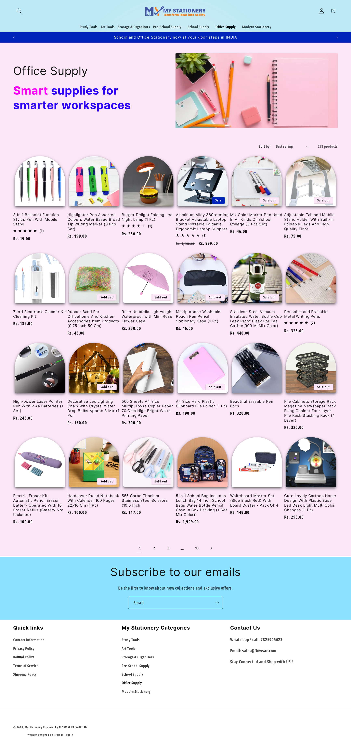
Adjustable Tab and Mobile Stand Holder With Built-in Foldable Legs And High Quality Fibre (309, 221)
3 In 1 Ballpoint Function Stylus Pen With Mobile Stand (36, 219)
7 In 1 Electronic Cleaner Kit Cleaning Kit (39, 314)
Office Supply (132, 682)
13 (197, 548)
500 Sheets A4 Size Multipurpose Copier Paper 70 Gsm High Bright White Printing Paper (147, 408)
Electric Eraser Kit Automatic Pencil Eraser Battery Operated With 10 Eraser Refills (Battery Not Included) (38, 505)
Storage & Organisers (138, 657)
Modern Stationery (136, 691)
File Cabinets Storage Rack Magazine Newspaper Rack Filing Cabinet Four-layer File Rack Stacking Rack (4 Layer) (310, 410)
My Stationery (33, 727)
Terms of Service (25, 665)
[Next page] (211, 548)
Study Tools (131, 639)
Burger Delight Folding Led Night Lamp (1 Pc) (147, 217)
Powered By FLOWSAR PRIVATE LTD (65, 727)
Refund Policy (23, 657)
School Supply (132, 674)
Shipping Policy (25, 674)
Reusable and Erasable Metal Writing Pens (306, 314)
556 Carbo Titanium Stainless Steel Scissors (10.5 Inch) (145, 500)
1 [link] (140, 548)
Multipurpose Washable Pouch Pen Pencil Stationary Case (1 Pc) (198, 316)
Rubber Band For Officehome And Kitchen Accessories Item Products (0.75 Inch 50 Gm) (93, 318)
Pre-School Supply (136, 665)
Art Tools (128, 648)
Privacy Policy (24, 648)
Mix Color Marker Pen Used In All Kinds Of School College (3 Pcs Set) (256, 219)
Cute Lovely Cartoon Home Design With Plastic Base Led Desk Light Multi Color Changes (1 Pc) (310, 502)
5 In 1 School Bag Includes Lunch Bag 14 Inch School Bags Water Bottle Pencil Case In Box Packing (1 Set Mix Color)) (201, 505)
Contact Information (29, 639)
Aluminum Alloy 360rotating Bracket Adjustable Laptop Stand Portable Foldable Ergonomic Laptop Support (202, 221)
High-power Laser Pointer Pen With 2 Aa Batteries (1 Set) (38, 406)
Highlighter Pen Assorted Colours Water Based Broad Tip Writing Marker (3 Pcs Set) (93, 221)
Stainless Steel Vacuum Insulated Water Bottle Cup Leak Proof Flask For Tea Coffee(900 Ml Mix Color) (256, 318)
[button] (19, 11)
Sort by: (265, 146)
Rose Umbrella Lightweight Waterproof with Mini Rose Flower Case (147, 316)
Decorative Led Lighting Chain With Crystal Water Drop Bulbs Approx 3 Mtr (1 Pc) (93, 408)
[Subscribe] (217, 603)
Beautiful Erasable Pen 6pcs (251, 403)
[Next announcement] (337, 37)
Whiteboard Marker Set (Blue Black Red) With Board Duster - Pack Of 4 (254, 500)
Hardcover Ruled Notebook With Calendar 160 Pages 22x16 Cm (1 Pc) (93, 500)
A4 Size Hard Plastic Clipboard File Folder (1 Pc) (202, 403)
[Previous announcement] (13, 37)
